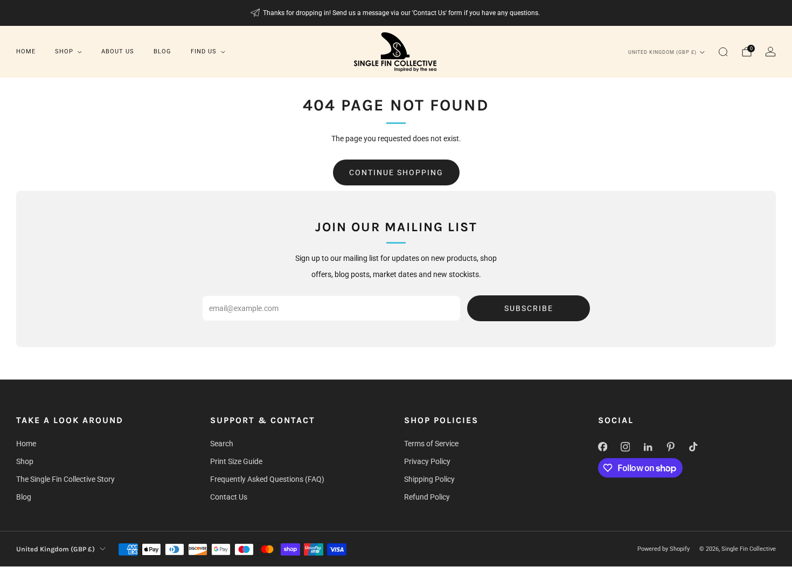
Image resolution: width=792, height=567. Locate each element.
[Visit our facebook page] (602, 446)
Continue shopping (396, 172)
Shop (64, 51)
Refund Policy (427, 497)
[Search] (723, 51)
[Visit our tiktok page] (693, 446)
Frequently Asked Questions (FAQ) (267, 479)
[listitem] (396, 13)
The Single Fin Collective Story (65, 479)
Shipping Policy (429, 479)
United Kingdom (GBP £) (662, 52)
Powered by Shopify (663, 548)
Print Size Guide (236, 461)
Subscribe (528, 308)
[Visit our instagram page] (625, 446)
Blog (162, 51)
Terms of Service (431, 443)
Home (26, 51)
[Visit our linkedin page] (647, 446)
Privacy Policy (427, 461)
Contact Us (228, 497)
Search (221, 443)
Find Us (204, 51)
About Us (117, 51)
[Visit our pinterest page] (670, 446)
